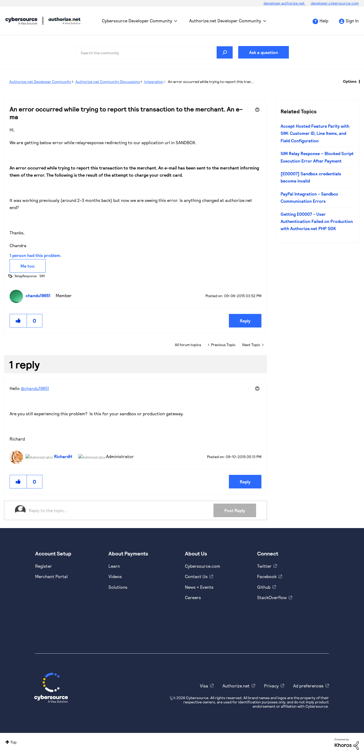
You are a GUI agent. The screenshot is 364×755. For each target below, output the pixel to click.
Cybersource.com (202, 566)
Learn (114, 566)
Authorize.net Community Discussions (107, 81)
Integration (153, 81)
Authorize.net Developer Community (225, 20)
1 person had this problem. (35, 255)
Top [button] (13, 742)
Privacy (271, 685)
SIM (42, 276)
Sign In (352, 20)
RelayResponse (26, 276)
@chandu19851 (35, 388)
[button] (18, 320)
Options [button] (350, 81)
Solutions (117, 587)
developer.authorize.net (284, 3)
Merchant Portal (51, 576)
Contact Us (196, 576)
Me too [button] (28, 265)
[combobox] (154, 52)
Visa (204, 685)
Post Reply (234, 510)
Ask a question (263, 52)
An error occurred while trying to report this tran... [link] (211, 81)
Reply (245, 320)
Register (43, 566)
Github (263, 587)
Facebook (267, 576)
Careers (193, 597)
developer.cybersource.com (335, 3)
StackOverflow (272, 597)
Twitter (264, 566)
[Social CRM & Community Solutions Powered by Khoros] (347, 743)
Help (323, 20)
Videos (115, 576)
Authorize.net (236, 685)
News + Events (199, 587)
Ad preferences (308, 685)
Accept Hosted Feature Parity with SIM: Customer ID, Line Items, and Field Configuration (315, 133)
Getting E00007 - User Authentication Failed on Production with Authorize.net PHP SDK (317, 221)
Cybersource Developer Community (21, 20)
